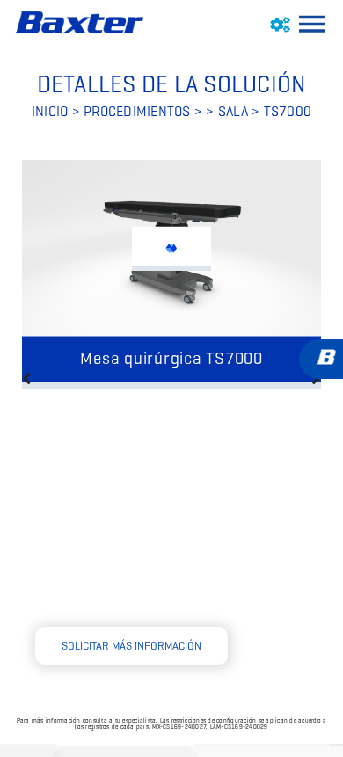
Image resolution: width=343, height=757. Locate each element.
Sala (235, 111)
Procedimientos (137, 111)
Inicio (50, 111)
